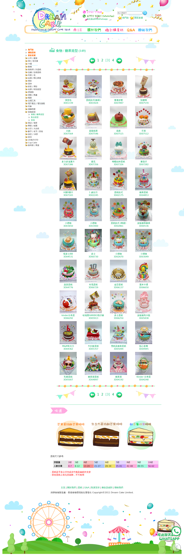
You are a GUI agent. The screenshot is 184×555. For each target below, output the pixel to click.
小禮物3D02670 (118, 255)
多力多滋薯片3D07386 (68, 163)
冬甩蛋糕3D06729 (93, 286)
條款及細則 (107, 487)
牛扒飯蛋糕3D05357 (93, 347)
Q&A (86, 487)
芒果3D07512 (144, 132)
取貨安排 (95, 487)
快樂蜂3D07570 (144, 101)
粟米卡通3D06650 (144, 286)
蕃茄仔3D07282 (144, 163)
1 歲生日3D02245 (93, 193)
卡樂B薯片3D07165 (68, 193)
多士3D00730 (93, 255)
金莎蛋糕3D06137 (118, 286)
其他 (33, 120)
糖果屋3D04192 (118, 378)
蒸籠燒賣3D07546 (93, 132)
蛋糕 (80, 487)
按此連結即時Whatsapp (97, 19)
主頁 (63, 487)
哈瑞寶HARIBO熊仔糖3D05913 (93, 316)
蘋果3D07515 (118, 132)
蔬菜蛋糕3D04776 (68, 286)
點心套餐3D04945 (144, 347)
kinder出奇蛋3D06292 (68, 316)
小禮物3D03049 (144, 255)
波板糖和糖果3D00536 (143, 224)
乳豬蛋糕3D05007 (68, 378)
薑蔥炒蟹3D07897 (118, 101)
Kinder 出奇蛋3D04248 (144, 378)
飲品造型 (35, 117)
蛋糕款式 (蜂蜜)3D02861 (118, 224)
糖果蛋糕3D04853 (144, 193)
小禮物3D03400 (93, 224)
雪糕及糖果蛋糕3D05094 (118, 347)
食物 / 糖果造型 (37, 114)
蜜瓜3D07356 (93, 163)
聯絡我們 (118, 487)
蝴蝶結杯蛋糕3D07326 (118, 163)
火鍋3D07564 (68, 132)
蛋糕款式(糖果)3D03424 (93, 101)
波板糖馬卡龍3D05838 (143, 316)
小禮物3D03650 (68, 224)
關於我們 (71, 487)
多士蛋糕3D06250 (118, 316)
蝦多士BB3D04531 (68, 255)
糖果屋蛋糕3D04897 (93, 378)
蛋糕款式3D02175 (118, 193)
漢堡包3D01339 (68, 101)
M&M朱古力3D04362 (68, 347)
